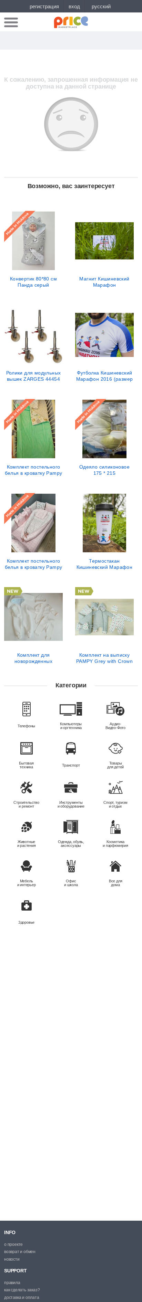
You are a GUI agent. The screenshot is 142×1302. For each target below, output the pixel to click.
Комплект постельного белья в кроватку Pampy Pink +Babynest (33, 564)
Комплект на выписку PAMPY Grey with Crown (104, 658)
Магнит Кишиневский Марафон (104, 282)
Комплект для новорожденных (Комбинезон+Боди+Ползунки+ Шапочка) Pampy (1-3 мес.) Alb (33, 658)
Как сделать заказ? (22, 1290)
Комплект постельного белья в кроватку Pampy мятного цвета (33, 470)
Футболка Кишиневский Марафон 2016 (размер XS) (104, 376)
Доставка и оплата (21, 1297)
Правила (12, 1282)
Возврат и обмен (20, 1251)
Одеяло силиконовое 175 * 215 (104, 470)
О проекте (13, 1244)
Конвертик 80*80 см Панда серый (33, 282)
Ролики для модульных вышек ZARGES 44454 (33, 376)
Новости (12, 1259)
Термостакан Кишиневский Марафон (105, 564)
